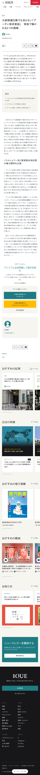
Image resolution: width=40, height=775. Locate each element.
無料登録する (20, 655)
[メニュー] (3, 2)
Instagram (21, 740)
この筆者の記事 (8, 333)
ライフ (19, 726)
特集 (10, 7)
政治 (3, 357)
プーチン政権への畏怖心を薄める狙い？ (19, 107)
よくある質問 (5, 743)
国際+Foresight (7, 726)
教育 (19, 714)
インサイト (18, 7)
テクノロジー (21, 723)
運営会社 (4, 768)
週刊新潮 (5, 728)
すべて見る (35, 368)
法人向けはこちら (20, 693)
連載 (37, 7)
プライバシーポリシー (14, 765)
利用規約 (4, 765)
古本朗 (7, 34)
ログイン (23, 264)
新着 (5, 7)
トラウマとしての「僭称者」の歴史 (16, 104)
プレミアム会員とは (21, 283)
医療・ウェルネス (23, 720)
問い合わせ (5, 746)
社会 (19, 709)
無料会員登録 (20, 310)
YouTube (20, 743)
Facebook (21, 746)
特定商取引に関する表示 (27, 765)
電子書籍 (5, 723)
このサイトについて (7, 738)
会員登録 (35, 2)
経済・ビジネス (22, 712)
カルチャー (21, 717)
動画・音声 (5, 720)
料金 (3, 740)
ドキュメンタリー (28, 7)
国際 (19, 728)
